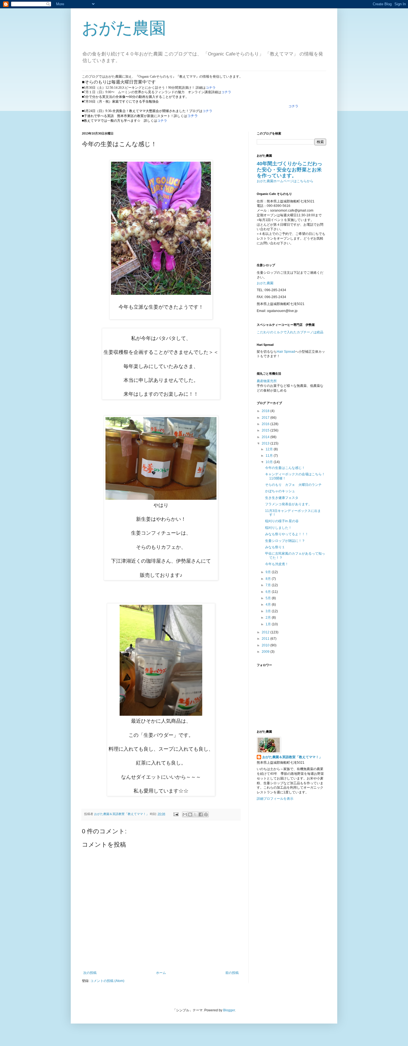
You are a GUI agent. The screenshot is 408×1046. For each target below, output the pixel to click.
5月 (269, 598)
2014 (266, 437)
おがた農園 (124, 28)
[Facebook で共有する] (200, 814)
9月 (269, 572)
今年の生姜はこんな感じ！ (285, 468)
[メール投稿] (175, 814)
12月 (270, 449)
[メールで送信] (185, 814)
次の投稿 (90, 973)
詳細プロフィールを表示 (275, 799)
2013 (266, 443)
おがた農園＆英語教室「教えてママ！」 (292, 757)
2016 (266, 424)
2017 (266, 418)
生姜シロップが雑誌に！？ (285, 541)
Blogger (229, 1010)
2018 (266, 411)
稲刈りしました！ (278, 528)
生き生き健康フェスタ (281, 498)
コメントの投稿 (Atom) (107, 981)
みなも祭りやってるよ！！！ (286, 534)
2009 (266, 652)
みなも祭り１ (275, 547)
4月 (269, 604)
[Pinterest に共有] (206, 814)
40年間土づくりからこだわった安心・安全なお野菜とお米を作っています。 (289, 169)
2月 (269, 618)
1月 (269, 624)
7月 (269, 585)
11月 (270, 456)
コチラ (211, 88)
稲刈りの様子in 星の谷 (282, 521)
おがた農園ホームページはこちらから (285, 181)
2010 (266, 645)
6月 (269, 592)
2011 (266, 639)
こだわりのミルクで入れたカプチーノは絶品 (290, 332)
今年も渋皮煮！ (276, 564)
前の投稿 (232, 973)
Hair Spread (286, 352)
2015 (266, 430)
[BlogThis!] (190, 814)
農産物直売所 (267, 381)
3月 (269, 611)
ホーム (161, 973)
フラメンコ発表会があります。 (288, 504)
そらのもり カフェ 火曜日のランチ (293, 485)
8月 (269, 579)
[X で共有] (195, 814)
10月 (270, 462)
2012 (266, 632)
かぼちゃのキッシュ (280, 491)
